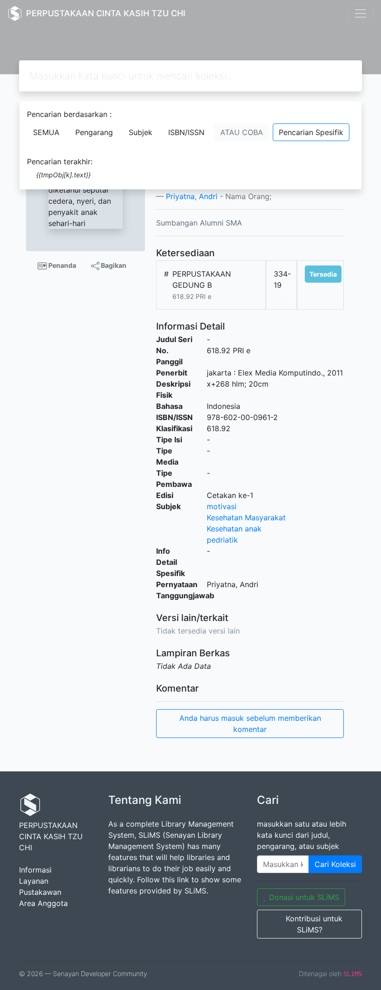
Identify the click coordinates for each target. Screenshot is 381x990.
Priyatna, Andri (191, 196)
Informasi (35, 869)
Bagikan (112, 265)
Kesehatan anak (234, 528)
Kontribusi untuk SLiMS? (314, 924)
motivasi (221, 506)
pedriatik (222, 539)
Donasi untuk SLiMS (304, 897)
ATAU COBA (241, 132)
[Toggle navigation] (361, 13)
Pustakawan (40, 892)
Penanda (61, 265)
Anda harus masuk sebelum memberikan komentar (250, 723)
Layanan (33, 881)
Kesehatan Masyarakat (246, 517)
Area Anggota (43, 903)
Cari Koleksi (335, 864)
